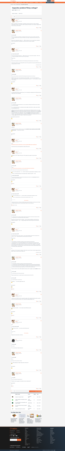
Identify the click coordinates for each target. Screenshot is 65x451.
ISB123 (16, 20)
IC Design (26, 436)
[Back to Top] (54, 450)
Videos (27, 2)
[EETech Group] (12, 447)
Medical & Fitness (39, 439)
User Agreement (52, 450)
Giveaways (36, 2)
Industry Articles (52, 432)
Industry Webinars (52, 433)
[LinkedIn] (13, 435)
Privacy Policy (44, 450)
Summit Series (52, 437)
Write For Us (12, 432)
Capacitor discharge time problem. (20, 408)
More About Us (12, 430)
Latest (25, 429)
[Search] (46, 1)
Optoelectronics (27, 438)
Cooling (26, 432)
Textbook (51, 441)
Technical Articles (52, 440)
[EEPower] (24, 447)
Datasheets (31, 2)
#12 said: (13, 377)
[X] (11, 435)
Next (14, 16)
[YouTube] (16, 435)
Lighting (37, 438)
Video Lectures (52, 442)
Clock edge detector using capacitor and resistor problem (21, 403)
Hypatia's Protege (18, 30)
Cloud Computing (39, 432)
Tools (24, 2)
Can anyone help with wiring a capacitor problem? (21, 406)
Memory (26, 437)
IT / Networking (38, 437)
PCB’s (25, 440)
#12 (16, 339)
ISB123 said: (13, 74)
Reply (40, 27)
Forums (16, 2)
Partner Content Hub (50, 2)
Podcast (41, 2)
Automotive (38, 431)
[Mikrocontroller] (35, 447)
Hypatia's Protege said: (15, 175)
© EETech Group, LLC (12, 450)
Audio (37, 430)
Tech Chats (51, 438)
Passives (26, 439)
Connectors (26, 431)
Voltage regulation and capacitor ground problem (21, 400)
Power (25, 441)
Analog (26, 430)
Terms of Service (48, 450)
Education (20, 2)
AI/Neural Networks (39, 429)
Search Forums (14, 13)
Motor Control (38, 441)
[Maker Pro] (28, 447)
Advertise (18, 430)
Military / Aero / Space (39, 440)
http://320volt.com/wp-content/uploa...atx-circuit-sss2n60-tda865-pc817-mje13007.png (24, 144)
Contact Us (18, 432)
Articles (12, 2)
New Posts (20, 13)
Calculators (51, 429)
